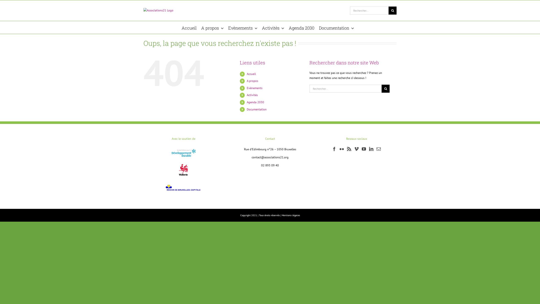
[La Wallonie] (183, 161)
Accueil (251, 74)
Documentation (257, 109)
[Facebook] (334, 149)
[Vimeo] (356, 149)
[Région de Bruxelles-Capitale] (183, 184)
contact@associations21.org (270, 157)
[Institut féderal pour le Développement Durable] (184, 149)
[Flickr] (342, 149)
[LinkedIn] (371, 149)
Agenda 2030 (255, 102)
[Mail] (379, 149)
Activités (252, 95)
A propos (252, 81)
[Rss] (349, 149)
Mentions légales (291, 215)
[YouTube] (364, 149)
